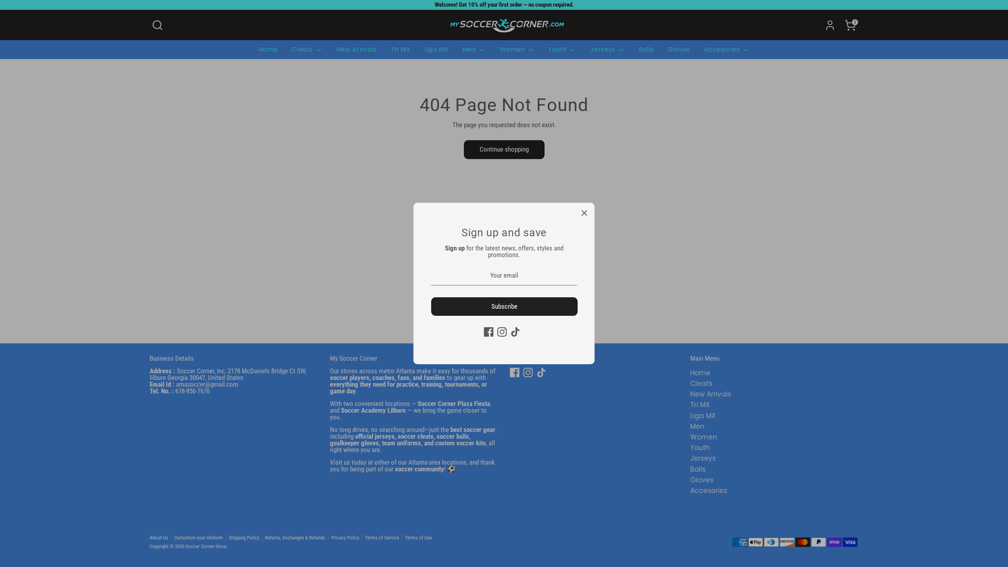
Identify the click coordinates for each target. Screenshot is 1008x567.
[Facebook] (488, 332)
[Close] (584, 213)
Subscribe (504, 306)
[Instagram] (502, 332)
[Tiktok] (515, 332)
